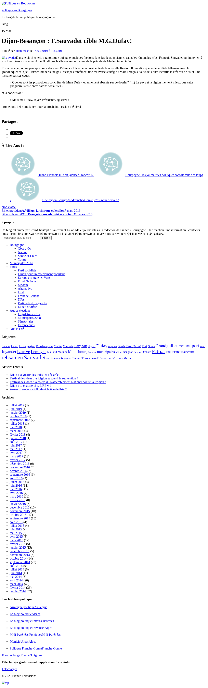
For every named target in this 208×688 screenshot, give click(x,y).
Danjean (80, 346)
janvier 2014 (18, 591)
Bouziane (41, 346)
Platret (176, 352)
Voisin (127, 358)
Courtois (68, 346)
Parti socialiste (27, 270)
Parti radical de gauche (32, 303)
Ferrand (137, 346)
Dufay (101, 345)
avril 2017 (16, 452)
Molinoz (62, 352)
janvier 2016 (18, 503)
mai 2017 (16, 449)
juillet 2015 (17, 525)
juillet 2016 (17, 482)
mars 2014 (16, 584)
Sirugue (55, 358)
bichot (14, 346)
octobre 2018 (18, 416)
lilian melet (22, 50)
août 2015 (16, 522)
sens (48, 359)
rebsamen (12, 358)
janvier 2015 (18, 547)
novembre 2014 (20, 555)
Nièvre (22, 252)
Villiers (117, 358)
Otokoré (146, 352)
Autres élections (20, 310)
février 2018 (17, 434)
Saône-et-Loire (27, 255)
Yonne (22, 259)
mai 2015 (16, 533)
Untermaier (105, 358)
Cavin (50, 346)
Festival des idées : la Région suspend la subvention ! (44, 378)
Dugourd (112, 346)
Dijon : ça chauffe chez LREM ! (30, 385)
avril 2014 (16, 580)
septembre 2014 (20, 562)
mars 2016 (16, 496)
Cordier (58, 346)
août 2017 (16, 441)
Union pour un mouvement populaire (41, 274)
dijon (91, 346)
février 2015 (17, 544)
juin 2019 (16, 409)
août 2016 (16, 478)
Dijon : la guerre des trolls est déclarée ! (35, 374)
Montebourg (78, 351)
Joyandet (9, 351)
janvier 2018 (18, 438)
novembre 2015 (20, 511)
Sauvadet (35, 357)
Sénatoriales (25, 321)
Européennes (26, 325)
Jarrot (202, 346)
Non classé (9, 207)
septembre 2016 (20, 474)
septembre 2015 (20, 518)
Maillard (52, 352)
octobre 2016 (18, 471)
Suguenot (66, 358)
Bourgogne (17, 245)
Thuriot (76, 358)
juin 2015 (16, 529)
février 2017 (17, 460)
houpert (191, 345)
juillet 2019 (17, 405)
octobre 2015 (18, 514)
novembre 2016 (20, 467)
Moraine (92, 352)
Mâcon (119, 352)
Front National (27, 281)
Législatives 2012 (29, 314)
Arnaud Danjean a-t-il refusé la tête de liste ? (38, 389)
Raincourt (187, 352)
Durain (122, 346)
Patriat (158, 351)
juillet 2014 (17, 569)
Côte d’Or (24, 248)
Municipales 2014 (21, 263)
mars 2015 (16, 540)
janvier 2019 (18, 412)
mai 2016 (16, 489)
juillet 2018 (17, 423)
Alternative (25, 288)
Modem (23, 285)
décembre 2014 (19, 551)
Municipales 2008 (29, 317)
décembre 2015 (19, 507)
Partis (13, 266)
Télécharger (9, 669)
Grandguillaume (170, 345)
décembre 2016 (19, 463)
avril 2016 (16, 493)
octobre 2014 (18, 558)
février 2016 (17, 500)
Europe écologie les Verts (34, 277)
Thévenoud (89, 358)
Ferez (129, 346)
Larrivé (23, 351)
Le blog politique (25, 614)
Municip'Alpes (23, 641)
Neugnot (128, 352)
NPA (21, 299)
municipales (106, 352)
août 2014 (16, 565)
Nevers (137, 352)
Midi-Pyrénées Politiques (35, 634)
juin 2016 (16, 485)
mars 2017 (16, 456)
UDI (21, 292)
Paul (168, 352)
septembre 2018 (20, 420)
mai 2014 (16, 576)
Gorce (151, 346)
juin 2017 (16, 445)
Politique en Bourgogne (17, 10)
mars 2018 (16, 431)
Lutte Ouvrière (27, 307)
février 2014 (17, 587)
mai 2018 (16, 427)
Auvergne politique (28, 607)
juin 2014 (16, 573)
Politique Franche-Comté (36, 648)
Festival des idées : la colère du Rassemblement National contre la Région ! (58, 382)
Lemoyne (38, 351)
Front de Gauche (28, 296)
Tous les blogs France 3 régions (22, 655)
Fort (144, 346)
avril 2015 (16, 536)
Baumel (6, 346)
